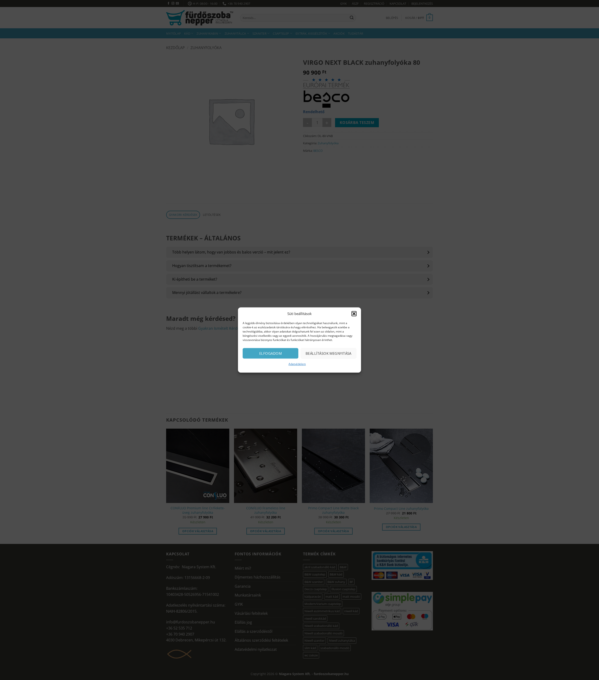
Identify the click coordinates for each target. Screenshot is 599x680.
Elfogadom (270, 353)
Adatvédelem (297, 364)
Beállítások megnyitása (328, 353)
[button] (354, 313)
